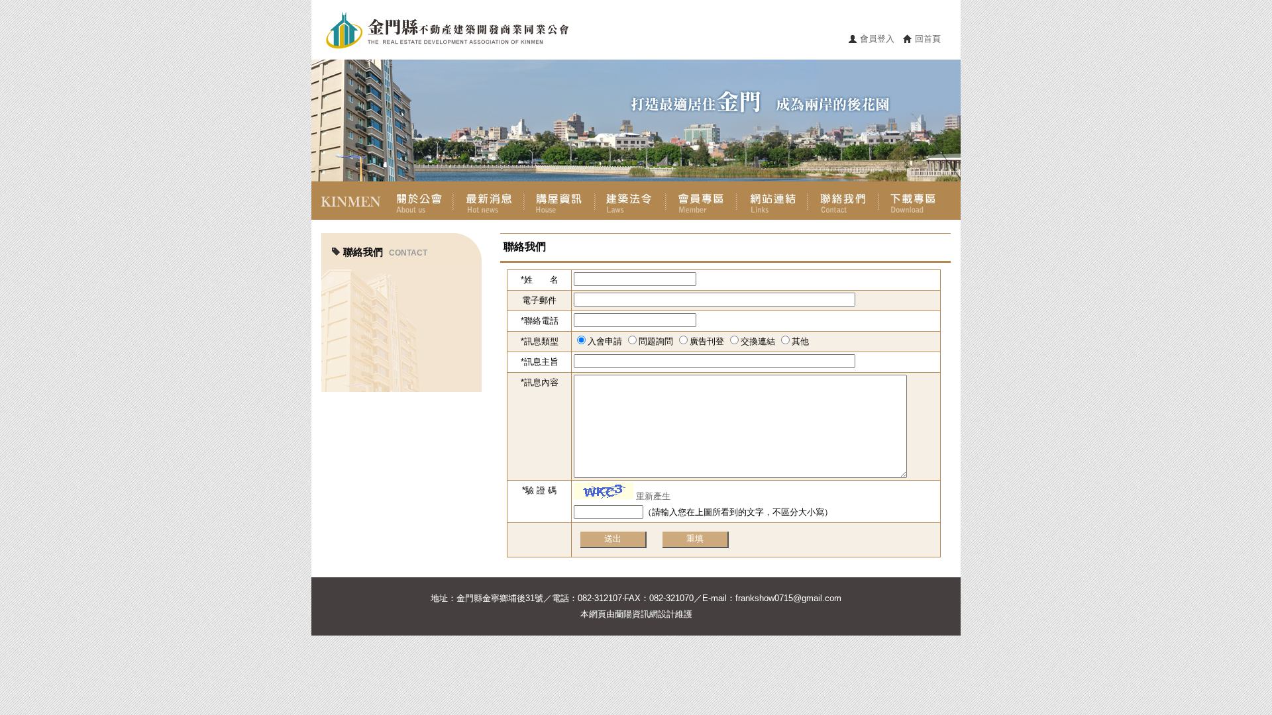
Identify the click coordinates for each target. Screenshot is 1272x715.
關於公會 (417, 200)
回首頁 (928, 39)
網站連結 (772, 200)
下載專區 (913, 200)
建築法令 (630, 200)
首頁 (346, 200)
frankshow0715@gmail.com (788, 598)
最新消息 (488, 200)
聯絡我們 (843, 200)
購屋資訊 (559, 200)
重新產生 (653, 496)
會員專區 (701, 200)
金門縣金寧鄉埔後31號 (499, 598)
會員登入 (877, 39)
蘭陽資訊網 (636, 614)
